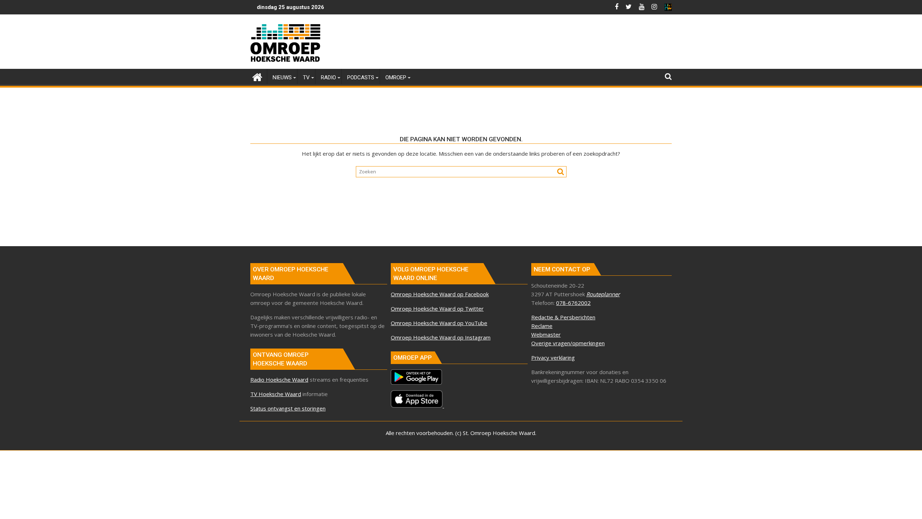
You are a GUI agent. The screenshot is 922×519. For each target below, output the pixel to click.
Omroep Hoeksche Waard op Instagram (441, 337)
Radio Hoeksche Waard (279, 379)
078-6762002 (573, 302)
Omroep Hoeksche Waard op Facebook (440, 294)
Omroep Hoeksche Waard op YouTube (439, 323)
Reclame (541, 325)
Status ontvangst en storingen (288, 408)
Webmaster (546, 334)
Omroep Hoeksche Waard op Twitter (437, 308)
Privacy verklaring (553, 357)
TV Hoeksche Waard (275, 394)
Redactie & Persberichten (563, 317)
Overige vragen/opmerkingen (568, 343)
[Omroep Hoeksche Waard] (257, 76)
